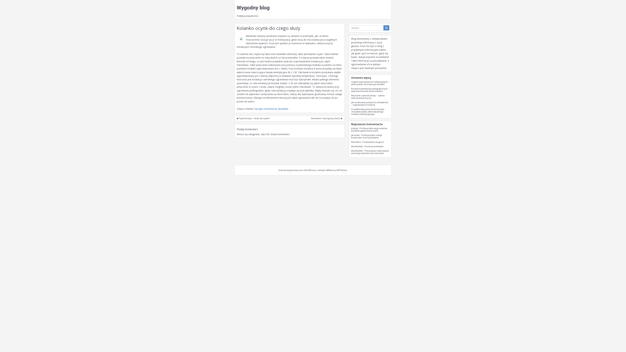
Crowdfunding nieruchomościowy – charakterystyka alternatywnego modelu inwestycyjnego (368, 112)
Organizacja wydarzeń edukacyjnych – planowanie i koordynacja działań (370, 83)
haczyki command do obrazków (271, 108)
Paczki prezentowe (374, 146)
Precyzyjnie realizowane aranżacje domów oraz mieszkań (370, 152)
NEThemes (341, 170)
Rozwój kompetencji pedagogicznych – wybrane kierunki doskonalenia (370, 90)
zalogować (254, 134)
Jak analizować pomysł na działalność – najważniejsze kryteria (369, 103)
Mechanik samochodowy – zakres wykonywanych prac (368, 96)
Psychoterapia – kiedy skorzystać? (254, 118)
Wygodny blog (253, 8)
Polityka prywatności (247, 15)
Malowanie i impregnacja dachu (326, 118)
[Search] (386, 27)
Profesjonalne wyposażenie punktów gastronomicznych (369, 129)
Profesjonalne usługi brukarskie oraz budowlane (366, 136)
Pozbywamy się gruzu (373, 141)
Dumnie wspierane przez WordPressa (297, 170)
